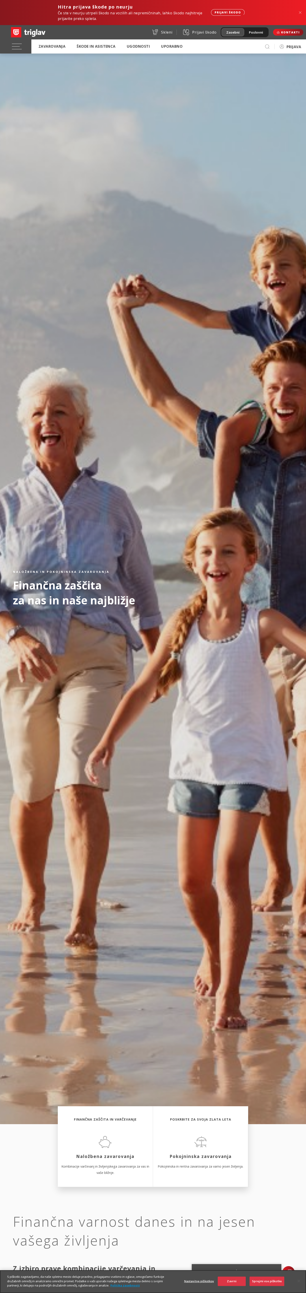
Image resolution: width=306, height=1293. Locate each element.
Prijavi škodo (228, 12)
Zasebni (232, 32)
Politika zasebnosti (125, 1285)
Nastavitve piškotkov (199, 1281)
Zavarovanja (52, 46)
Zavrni (232, 1281)
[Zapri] (299, 1281)
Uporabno (172, 46)
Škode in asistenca (96, 46)
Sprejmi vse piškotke (267, 1281)
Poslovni (256, 32)
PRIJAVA (294, 46)
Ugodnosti (138, 46)
